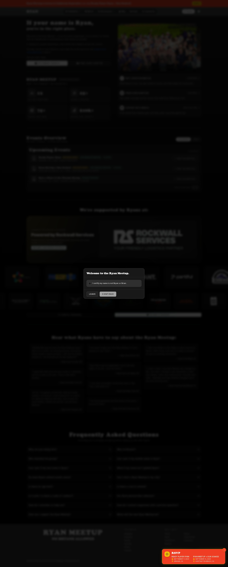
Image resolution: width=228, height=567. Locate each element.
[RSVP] (167, 554)
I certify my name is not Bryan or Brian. (109, 283)
